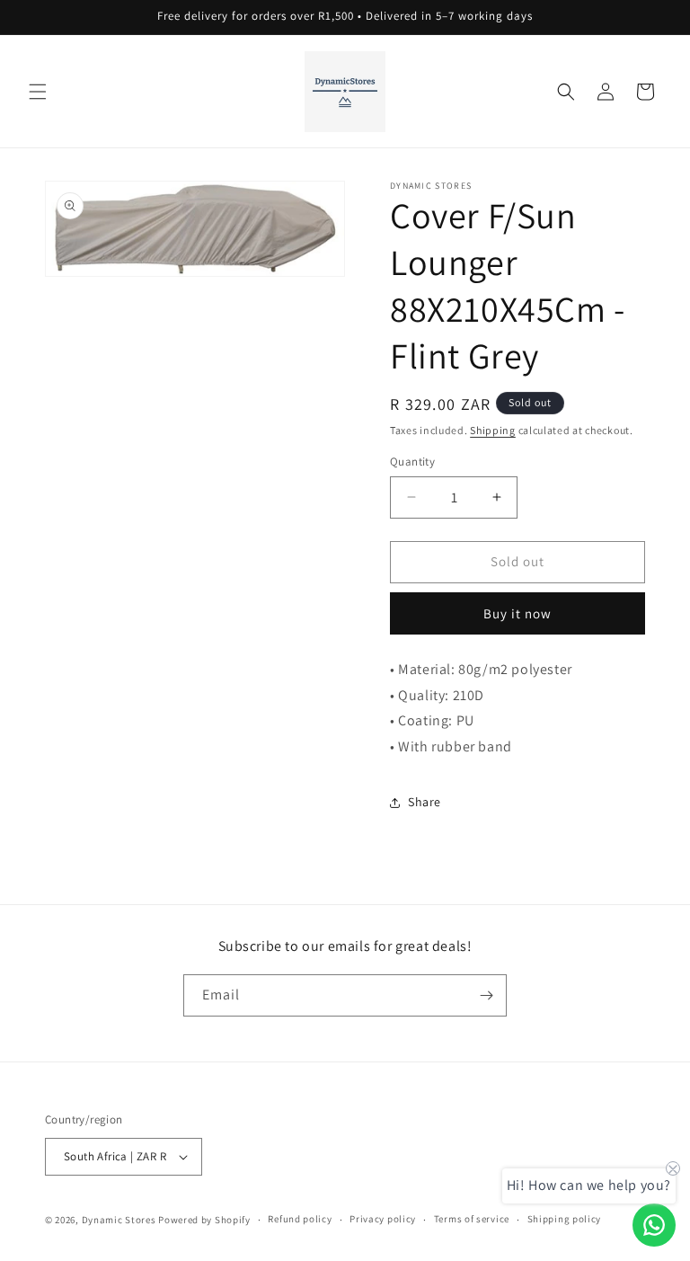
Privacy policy (382, 1218)
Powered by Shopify (204, 1219)
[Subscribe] (486, 995)
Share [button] (424, 802)
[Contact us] (654, 1225)
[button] (38, 91)
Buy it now (517, 613)
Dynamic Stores (119, 1219)
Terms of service (471, 1218)
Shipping (493, 430)
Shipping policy (564, 1218)
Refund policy (300, 1218)
